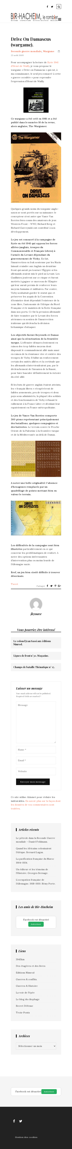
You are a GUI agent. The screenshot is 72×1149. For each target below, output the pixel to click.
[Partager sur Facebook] (47, 586)
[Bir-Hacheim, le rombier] (34, 20)
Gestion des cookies (26, 1137)
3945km (20, 959)
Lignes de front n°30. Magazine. (31, 655)
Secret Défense (24, 1005)
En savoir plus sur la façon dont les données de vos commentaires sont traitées (36, 804)
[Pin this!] (55, 586)
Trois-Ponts (23, 1012)
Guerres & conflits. (26, 979)
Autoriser (36, 924)
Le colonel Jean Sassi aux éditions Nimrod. (32, 643)
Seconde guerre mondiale (26, 51)
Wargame (48, 51)
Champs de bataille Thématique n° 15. (34, 667)
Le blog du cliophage (28, 999)
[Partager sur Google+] (59, 586)
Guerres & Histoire (27, 985)
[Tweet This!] (51, 586)
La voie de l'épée (25, 992)
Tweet (14, 584)
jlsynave (36, 614)
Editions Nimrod (25, 972)
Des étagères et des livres (30, 965)
